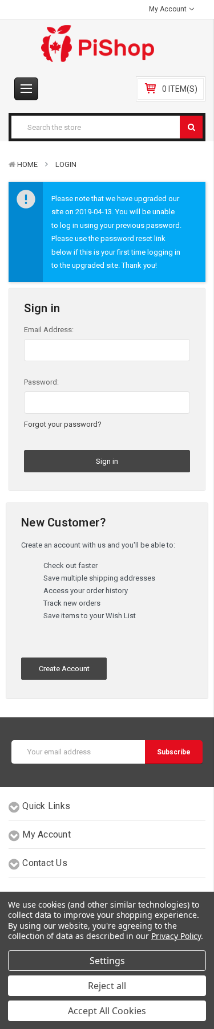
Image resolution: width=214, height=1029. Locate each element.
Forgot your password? (63, 424)
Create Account (64, 668)
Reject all (107, 985)
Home (27, 164)
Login (65, 164)
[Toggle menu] (26, 88)
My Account (168, 9)
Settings (107, 960)
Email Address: (49, 329)
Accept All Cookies (107, 1010)
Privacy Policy (176, 935)
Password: (41, 382)
